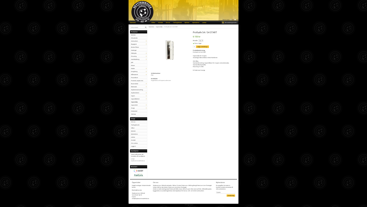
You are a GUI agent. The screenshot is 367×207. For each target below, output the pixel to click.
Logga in (133, 146)
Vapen (133, 96)
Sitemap (133, 114)
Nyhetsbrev (195, 22)
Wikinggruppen (189, 204)
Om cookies (134, 143)
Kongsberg (134, 71)
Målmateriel (134, 74)
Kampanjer (134, 111)
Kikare (133, 65)
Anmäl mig (231, 195)
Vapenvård (134, 105)
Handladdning (135, 59)
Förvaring (133, 56)
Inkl (233, 19)
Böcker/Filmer (135, 47)
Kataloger (134, 50)
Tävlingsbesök (177, 22)
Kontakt (160, 22)
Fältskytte (134, 53)
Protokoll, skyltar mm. (137, 80)
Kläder (133, 68)
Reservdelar (134, 84)
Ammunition (134, 41)
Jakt (132, 62)
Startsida (133, 22)
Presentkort (134, 77)
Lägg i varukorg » (202, 46)
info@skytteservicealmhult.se (138, 160)
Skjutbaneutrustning (137, 90)
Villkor (153, 22)
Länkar (204, 22)
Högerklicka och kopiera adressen (161, 80)
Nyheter (187, 22)
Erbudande (134, 38)
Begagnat (134, 44)
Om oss (168, 22)
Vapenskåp (134, 102)
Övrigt (132, 108)
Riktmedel (134, 87)
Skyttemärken (135, 93)
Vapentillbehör (135, 99)
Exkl (237, 19)
